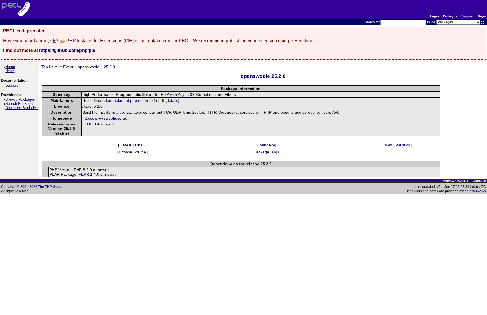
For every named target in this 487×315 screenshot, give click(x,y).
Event (68, 67)
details (172, 100)
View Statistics (397, 145)
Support (467, 16)
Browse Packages (21, 99)
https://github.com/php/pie (67, 50)
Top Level (50, 67)
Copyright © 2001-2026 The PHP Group (31, 187)
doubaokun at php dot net (127, 100)
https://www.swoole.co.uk (104, 118)
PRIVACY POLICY (455, 180)
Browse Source (132, 152)
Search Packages (21, 104)
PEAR (84, 174)
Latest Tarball (132, 145)
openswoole (88, 67)
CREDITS (479, 180)
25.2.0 (109, 67)
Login (434, 16)
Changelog (266, 145)
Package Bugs (266, 152)
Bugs (482, 16)
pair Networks (475, 191)
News (11, 71)
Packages (450, 16)
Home (11, 67)
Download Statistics (22, 108)
